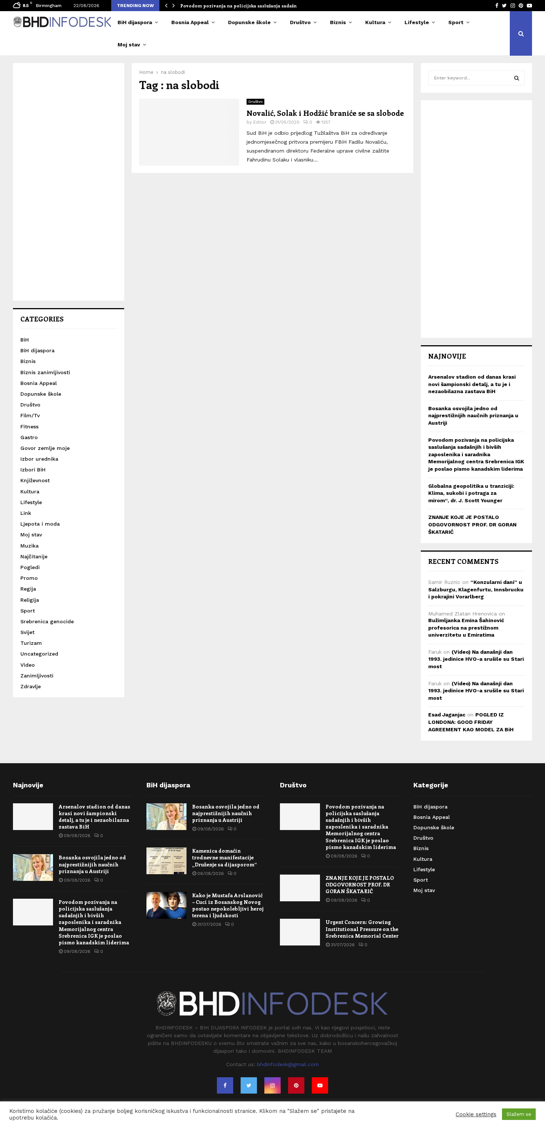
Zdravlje (30, 686)
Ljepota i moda (40, 524)
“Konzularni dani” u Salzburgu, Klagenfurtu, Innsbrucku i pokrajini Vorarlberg (475, 589)
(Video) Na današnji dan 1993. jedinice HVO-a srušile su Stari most (476, 659)
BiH (24, 340)
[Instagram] (272, 1085)
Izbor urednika (39, 459)
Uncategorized (39, 654)
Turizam (31, 643)
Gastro (29, 437)
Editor (260, 122)
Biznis (338, 22)
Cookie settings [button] (476, 1114)
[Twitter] (249, 1085)
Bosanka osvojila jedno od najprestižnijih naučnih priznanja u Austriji (473, 415)
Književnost (35, 480)
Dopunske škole (249, 22)
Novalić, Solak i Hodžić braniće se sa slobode (325, 113)
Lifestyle (416, 22)
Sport (455, 22)
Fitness (29, 426)
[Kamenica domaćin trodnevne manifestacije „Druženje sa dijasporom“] (166, 860)
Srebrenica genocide (47, 621)
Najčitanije (33, 556)
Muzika (29, 546)
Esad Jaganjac (446, 715)
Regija (28, 589)
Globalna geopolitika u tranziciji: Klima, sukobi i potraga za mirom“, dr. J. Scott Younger (471, 493)
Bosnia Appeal (190, 22)
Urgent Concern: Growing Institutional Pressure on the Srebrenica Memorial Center (362, 928)
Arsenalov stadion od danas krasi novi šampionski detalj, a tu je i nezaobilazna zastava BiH (472, 384)
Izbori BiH (33, 470)
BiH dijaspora (135, 22)
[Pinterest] (296, 1085)
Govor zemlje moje (45, 448)
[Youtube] (320, 1085)
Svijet (27, 632)
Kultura (375, 22)
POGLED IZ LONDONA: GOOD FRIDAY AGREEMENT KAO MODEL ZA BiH (470, 722)
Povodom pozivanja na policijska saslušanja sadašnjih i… (245, 6)
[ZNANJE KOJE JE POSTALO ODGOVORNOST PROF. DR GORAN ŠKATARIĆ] (300, 888)
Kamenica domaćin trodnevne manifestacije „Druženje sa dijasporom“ (224, 857)
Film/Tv (30, 415)
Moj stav (129, 45)
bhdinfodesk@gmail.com (288, 1064)
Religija (29, 600)
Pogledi (30, 567)
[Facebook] (225, 1085)
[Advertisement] (68, 182)
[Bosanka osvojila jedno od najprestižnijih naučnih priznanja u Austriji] (33, 867)
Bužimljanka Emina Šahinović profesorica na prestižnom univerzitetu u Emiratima (466, 627)
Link (25, 513)
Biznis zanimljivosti (45, 372)
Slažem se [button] (518, 1114)
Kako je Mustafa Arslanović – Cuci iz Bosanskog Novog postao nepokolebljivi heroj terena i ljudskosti (228, 905)
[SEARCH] (517, 78)
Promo (29, 578)
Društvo (300, 22)
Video (27, 665)
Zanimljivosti (36, 676)
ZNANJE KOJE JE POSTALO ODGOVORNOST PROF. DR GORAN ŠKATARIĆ (472, 524)
